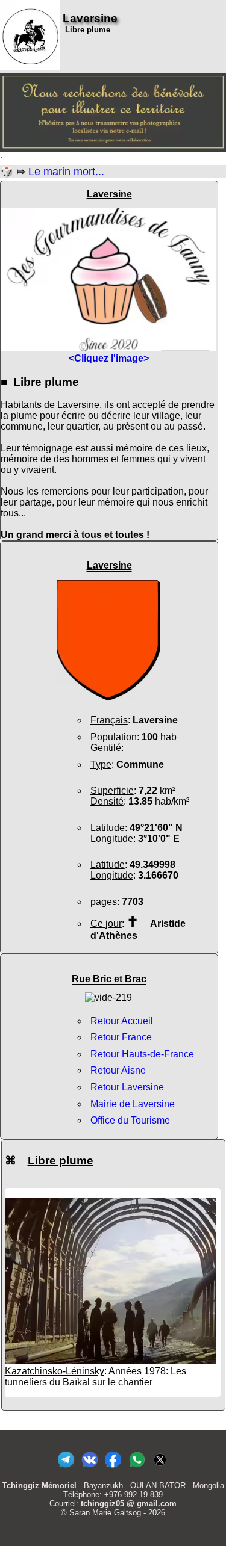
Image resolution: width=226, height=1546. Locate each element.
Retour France (121, 1037)
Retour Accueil (121, 1021)
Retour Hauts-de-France (142, 1054)
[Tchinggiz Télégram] (66, 1467)
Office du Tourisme (130, 1120)
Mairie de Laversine (132, 1104)
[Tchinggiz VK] (89, 1467)
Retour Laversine (127, 1087)
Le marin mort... (66, 171)
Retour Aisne (118, 1070)
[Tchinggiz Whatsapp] (136, 1467)
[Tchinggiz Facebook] (113, 1467)
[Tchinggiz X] (160, 1467)
